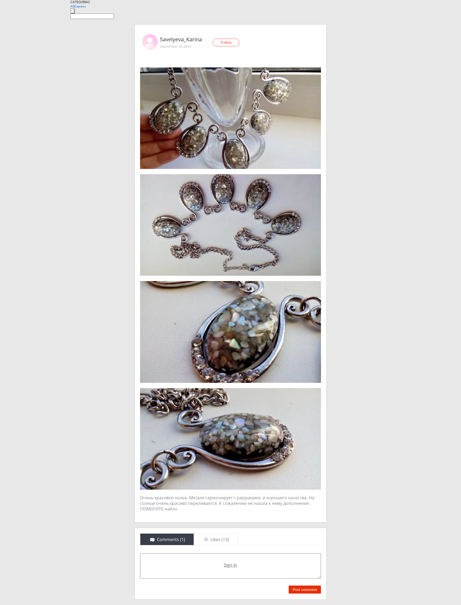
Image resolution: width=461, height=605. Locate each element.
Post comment (305, 589)
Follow (226, 42)
